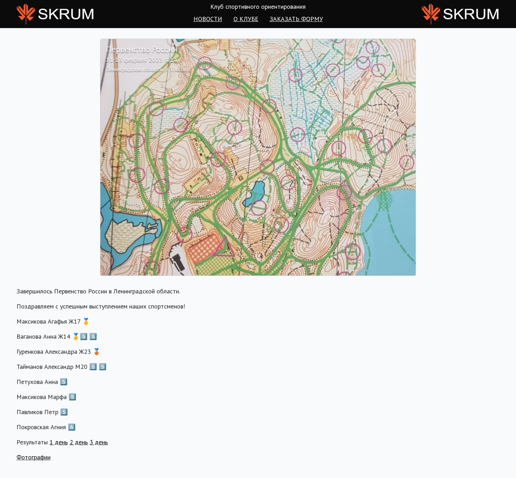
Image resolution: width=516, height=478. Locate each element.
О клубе (245, 19)
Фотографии (33, 457)
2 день (79, 442)
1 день (58, 442)
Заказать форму (296, 19)
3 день (99, 442)
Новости (207, 19)
